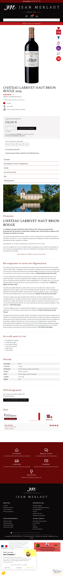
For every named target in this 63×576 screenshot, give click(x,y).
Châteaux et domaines (39, 515)
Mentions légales (37, 505)
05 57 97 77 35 (47, 534)
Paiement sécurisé (8, 507)
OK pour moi (30, 567)
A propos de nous (37, 513)
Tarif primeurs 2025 (8, 527)
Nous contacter (7, 509)
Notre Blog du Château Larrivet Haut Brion (31, 254)
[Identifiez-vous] (26, 16)
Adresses (35, 527)
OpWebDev (51, 536)
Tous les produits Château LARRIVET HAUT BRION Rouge (22, 153)
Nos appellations (37, 509)
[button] (3, 573)
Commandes (36, 523)
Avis (5, 176)
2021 (26, 144)
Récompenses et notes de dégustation (16, 163)
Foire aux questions (8, 511)
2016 (7, 144)
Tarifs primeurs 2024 (8, 525)
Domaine (7, 159)
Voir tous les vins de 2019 (12, 149)
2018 (13, 144)
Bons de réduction (38, 529)
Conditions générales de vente (41, 507)
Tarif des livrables (7, 523)
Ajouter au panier (26, 128)
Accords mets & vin (10, 172)
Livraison (5, 505)
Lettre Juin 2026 (7, 521)
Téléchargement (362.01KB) (15, 400)
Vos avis (35, 511)
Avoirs (34, 525)
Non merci (7, 567)
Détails (6, 168)
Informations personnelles (40, 521)
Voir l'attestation (10, 418)
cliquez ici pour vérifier (46, 532)
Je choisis (18, 567)
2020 (20, 144)
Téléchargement (9, 180)
